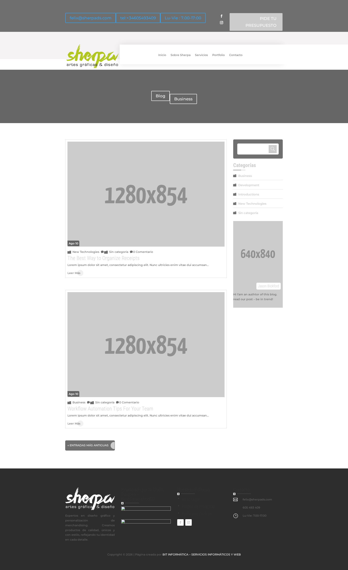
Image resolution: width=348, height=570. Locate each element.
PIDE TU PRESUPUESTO (261, 22)
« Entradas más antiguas (88, 445)
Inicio (162, 55)
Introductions (248, 194)
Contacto (235, 55)
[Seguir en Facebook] (221, 16)
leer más (73, 273)
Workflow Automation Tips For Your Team (110, 409)
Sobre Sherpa (181, 55)
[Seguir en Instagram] (221, 22)
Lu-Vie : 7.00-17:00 (183, 18)
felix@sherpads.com (90, 18)
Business (183, 99)
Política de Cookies (197, 513)
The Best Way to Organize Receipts (103, 258)
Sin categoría (118, 252)
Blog (160, 95)
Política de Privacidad (198, 506)
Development (248, 185)
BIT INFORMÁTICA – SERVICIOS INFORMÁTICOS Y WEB (202, 554)
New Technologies (85, 252)
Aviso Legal (191, 499)
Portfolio (218, 55)
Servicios (201, 55)
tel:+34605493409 (138, 18)
